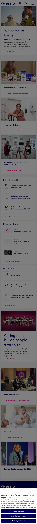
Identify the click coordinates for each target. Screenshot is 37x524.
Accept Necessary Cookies (18, 516)
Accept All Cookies (18, 511)
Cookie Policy (32, 507)
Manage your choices (18, 520)
